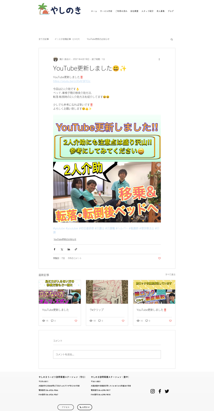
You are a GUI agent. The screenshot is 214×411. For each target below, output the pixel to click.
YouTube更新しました (55, 310)
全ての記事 (44, 39)
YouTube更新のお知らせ (98, 39)
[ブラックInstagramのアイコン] (152, 391)
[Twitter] (167, 391)
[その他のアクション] (159, 59)
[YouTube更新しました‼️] (154, 292)
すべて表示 (170, 275)
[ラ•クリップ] (107, 292)
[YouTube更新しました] (60, 292)
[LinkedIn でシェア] (68, 249)
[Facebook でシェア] (54, 249)
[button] (171, 39)
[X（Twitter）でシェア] (61, 249)
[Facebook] (160, 391)
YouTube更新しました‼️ (152, 310)
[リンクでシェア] (76, 249)
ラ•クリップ (97, 310)
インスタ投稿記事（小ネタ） (68, 39)
